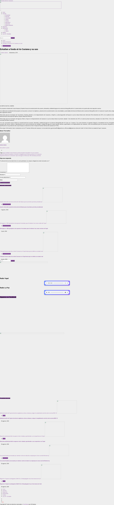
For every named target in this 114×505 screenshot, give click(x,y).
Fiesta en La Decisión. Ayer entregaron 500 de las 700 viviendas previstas (20, 155)
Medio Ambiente (9, 25)
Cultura (6, 19)
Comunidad (7, 18)
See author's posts (4, 147)
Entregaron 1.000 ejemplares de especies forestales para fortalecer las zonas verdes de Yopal (23, 223)
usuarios (36, 152)
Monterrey (5, 458)
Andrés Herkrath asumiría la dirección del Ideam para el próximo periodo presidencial (21, 202)
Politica (7, 21)
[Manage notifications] (3, 502)
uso (33, 152)
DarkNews (25, 504)
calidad (7, 152)
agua (4, 152)
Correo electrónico (5, 177)
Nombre (2, 174)
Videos (7, 31)
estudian (28, 152)
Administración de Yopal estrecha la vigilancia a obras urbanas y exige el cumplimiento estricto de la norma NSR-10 (28, 413)
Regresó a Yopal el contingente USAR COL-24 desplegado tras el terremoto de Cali (20, 478)
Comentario (3, 172)
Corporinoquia (13, 152)
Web (1, 180)
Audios (4, 32)
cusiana (19, 152)
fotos (6, 29)
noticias (4, 13)
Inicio (4, 12)
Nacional (7, 16)
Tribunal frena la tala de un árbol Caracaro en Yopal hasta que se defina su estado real (21, 251)
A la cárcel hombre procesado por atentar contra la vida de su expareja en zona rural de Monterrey (24, 455)
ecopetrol (23, 152)
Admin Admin (4, 52)
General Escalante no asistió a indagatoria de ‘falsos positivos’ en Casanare (20, 154)
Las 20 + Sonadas (7, 34)
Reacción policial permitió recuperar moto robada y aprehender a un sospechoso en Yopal (22, 436)
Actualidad (7, 15)
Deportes (5, 26)
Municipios (7, 22)
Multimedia (5, 28)
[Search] (0, 36)
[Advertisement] (30, 8)
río (31, 152)
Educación (7, 23)
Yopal (4, 415)
